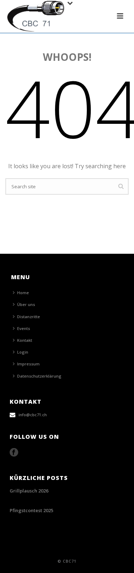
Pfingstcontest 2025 (31, 510)
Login (22, 352)
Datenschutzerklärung (39, 376)
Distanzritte (28, 316)
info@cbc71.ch (33, 414)
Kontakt (24, 340)
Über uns (26, 304)
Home (23, 292)
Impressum (28, 363)
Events (23, 328)
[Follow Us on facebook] (14, 452)
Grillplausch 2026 (29, 490)
